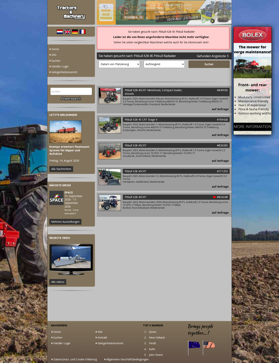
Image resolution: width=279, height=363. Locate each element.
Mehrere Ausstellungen (65, 221)
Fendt (152, 343)
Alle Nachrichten (61, 169)
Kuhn (152, 349)
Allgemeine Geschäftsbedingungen (127, 359)
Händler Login (60, 66)
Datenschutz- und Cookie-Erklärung (75, 359)
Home (55, 49)
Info (53, 55)
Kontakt (102, 337)
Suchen (55, 60)
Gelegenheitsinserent (64, 72)
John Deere (156, 355)
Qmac (152, 332)
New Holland (157, 337)
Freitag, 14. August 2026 (69, 153)
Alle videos (57, 282)
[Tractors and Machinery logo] (71, 12)
